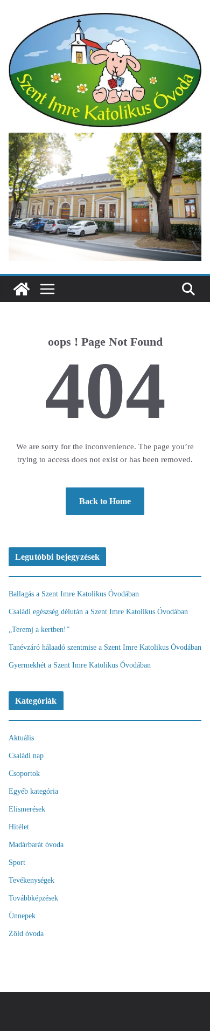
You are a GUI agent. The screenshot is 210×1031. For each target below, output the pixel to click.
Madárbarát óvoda (36, 845)
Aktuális (21, 738)
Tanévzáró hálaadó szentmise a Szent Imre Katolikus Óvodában (105, 647)
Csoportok (24, 773)
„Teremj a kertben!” (39, 630)
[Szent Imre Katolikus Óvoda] (21, 289)
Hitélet (19, 827)
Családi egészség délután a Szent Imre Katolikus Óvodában (98, 612)
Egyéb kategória (33, 791)
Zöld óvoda (26, 934)
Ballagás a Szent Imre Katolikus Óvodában (74, 594)
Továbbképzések (33, 898)
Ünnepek (22, 916)
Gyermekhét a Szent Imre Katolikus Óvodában (80, 665)
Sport (17, 862)
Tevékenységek (31, 880)
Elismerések (27, 809)
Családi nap (26, 756)
